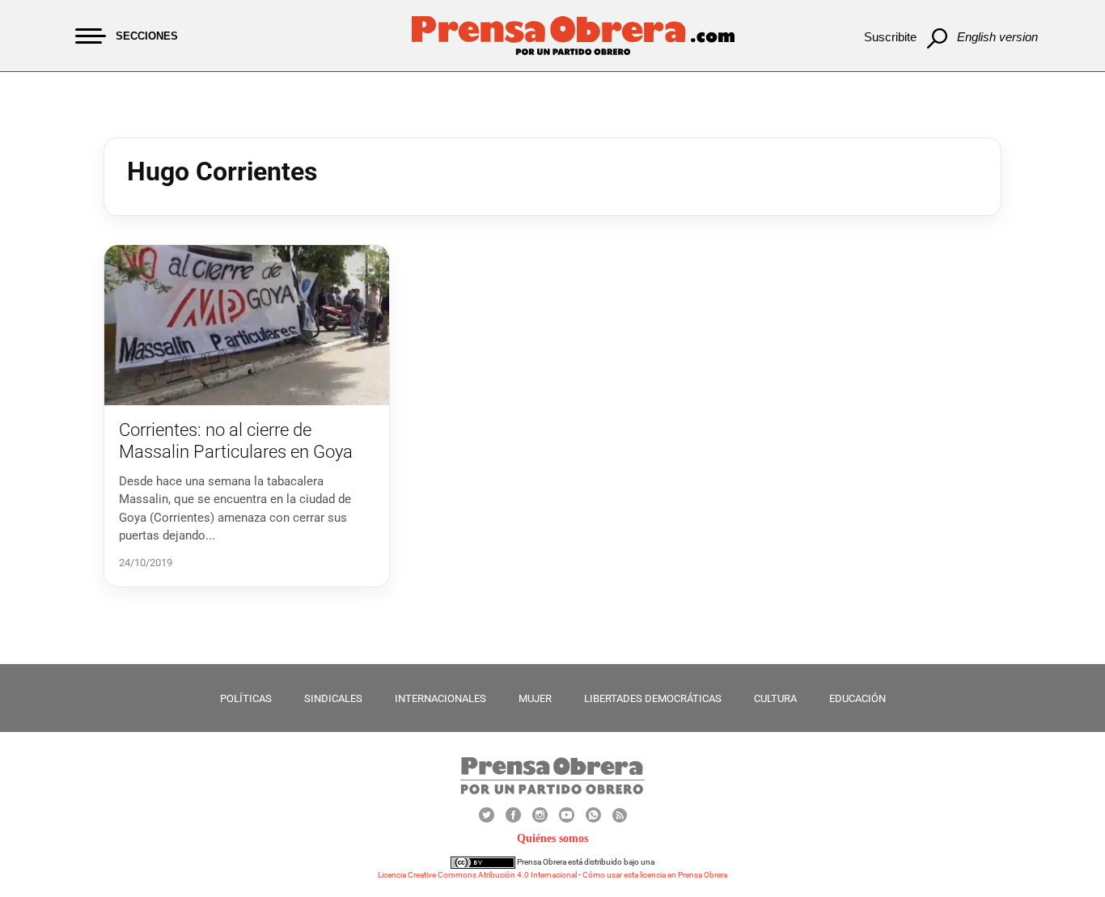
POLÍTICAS (246, 698)
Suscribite (890, 37)
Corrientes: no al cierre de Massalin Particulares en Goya (236, 440)
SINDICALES (333, 698)
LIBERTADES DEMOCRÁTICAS (653, 698)
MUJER (535, 698)
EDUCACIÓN (857, 698)
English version (997, 37)
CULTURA (775, 698)
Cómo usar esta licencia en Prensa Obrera (654, 874)
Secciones (147, 36)
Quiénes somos (552, 838)
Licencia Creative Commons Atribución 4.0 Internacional (477, 874)
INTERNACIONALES (440, 698)
